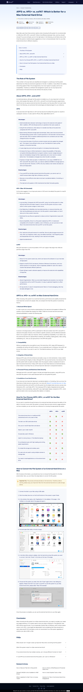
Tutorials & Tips (36, 686)
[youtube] (39, 688)
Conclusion (22, 66)
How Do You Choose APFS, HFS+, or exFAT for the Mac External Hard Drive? (39, 60)
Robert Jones (21, 23)
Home (17, 7)
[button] (18, 28)
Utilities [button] (57, 2)
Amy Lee (30, 23)
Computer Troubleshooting (25, 7)
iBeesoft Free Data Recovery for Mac (56, 383)
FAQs (21, 69)
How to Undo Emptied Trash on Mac (51, 672)
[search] (76, 2)
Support (63, 2)
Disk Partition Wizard (47, 2)
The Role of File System (26, 50)
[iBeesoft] (10, 2)
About (30, 686)
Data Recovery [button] (36, 2)
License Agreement (50, 686)
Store (28, 2)
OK (68, 690)
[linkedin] (41, 688)
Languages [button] (70, 2)
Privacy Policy (42, 686)
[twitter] (44, 688)
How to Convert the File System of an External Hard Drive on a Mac (37, 63)
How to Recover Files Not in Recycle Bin (26, 668)
